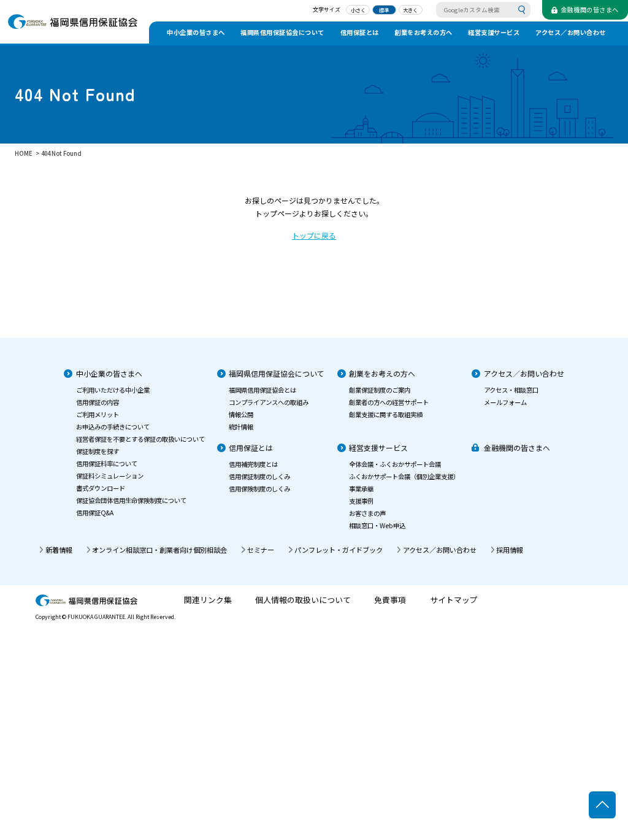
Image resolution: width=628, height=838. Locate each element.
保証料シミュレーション (110, 475)
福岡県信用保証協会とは (262, 389)
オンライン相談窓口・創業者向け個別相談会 (159, 550)
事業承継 (361, 488)
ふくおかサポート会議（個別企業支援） (404, 476)
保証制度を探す (97, 451)
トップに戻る (314, 235)
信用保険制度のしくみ (259, 488)
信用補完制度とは (253, 464)
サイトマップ (454, 600)
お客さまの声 (367, 513)
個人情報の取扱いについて (303, 600)
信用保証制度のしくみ (259, 476)
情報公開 (241, 414)
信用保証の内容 (97, 402)
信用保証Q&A (94, 512)
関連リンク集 (208, 600)
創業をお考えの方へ (423, 32)
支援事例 (361, 500)
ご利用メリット (97, 414)
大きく (410, 9)
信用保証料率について (106, 463)
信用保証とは (359, 32)
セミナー (260, 550)
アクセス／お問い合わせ (570, 32)
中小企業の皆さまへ (196, 32)
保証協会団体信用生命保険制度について (131, 500)
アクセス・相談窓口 (511, 389)
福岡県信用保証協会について (282, 32)
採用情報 (509, 550)
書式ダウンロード (100, 488)
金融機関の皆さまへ (517, 447)
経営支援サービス (493, 32)
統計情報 (241, 426)
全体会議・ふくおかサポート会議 (395, 464)
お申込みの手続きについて (113, 426)
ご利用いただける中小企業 (113, 389)
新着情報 (58, 550)
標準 (384, 9)
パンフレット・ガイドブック (338, 550)
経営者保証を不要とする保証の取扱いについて (140, 439)
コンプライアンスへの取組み (268, 402)
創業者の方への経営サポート (389, 402)
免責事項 (390, 600)
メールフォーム (505, 402)
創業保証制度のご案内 (379, 389)
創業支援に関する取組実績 (386, 414)
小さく (358, 9)
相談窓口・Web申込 (377, 525)
